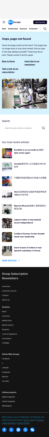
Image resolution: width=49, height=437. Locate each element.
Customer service (9, 291)
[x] (11, 430)
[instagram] (25, 430)
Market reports (8, 325)
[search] (45, 28)
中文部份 (5, 343)
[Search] (43, 128)
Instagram (6, 372)
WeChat (5, 377)
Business (5, 329)
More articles (9, 260)
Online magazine (8, 401)
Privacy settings (23, 423)
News (4, 312)
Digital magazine (8, 397)
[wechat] (32, 430)
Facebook (6, 359)
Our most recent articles (15, 142)
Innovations (6, 338)
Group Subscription (15, 273)
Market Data (7, 321)
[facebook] (4, 430)
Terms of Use (28, 420)
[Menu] (4, 22)
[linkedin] (18, 430)
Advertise (6, 286)
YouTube (5, 381)
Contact (5, 295)
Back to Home (8, 61)
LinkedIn (5, 368)
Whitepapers (7, 406)
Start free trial (40, 22)
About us (5, 300)
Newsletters (10, 278)
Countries (6, 316)
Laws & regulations (9, 334)
